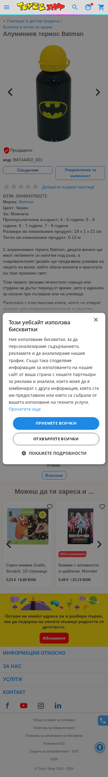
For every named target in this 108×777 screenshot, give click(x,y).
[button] (54, 453)
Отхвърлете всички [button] (56, 438)
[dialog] (54, 388)
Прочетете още (25, 409)
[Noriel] (40, 7)
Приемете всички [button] (56, 423)
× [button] (95, 320)
